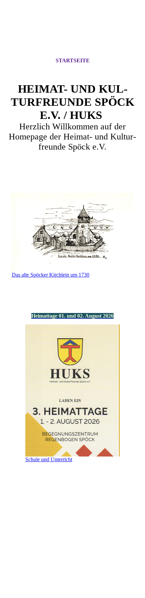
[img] (72, 34)
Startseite (73, 60)
